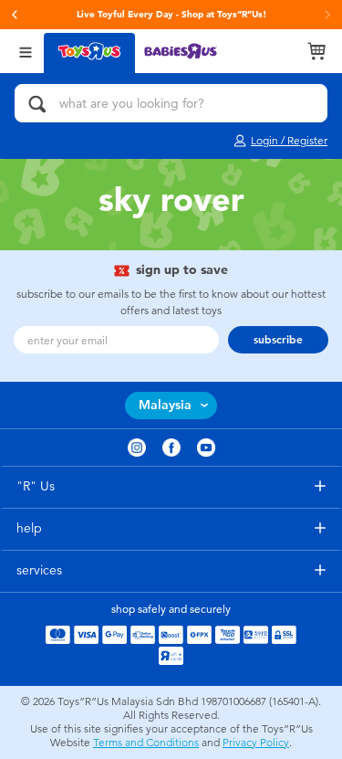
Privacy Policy (256, 742)
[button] (14, 14)
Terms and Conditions (146, 742)
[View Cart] (316, 51)
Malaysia (165, 405)
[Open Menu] (25, 50)
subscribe (278, 339)
